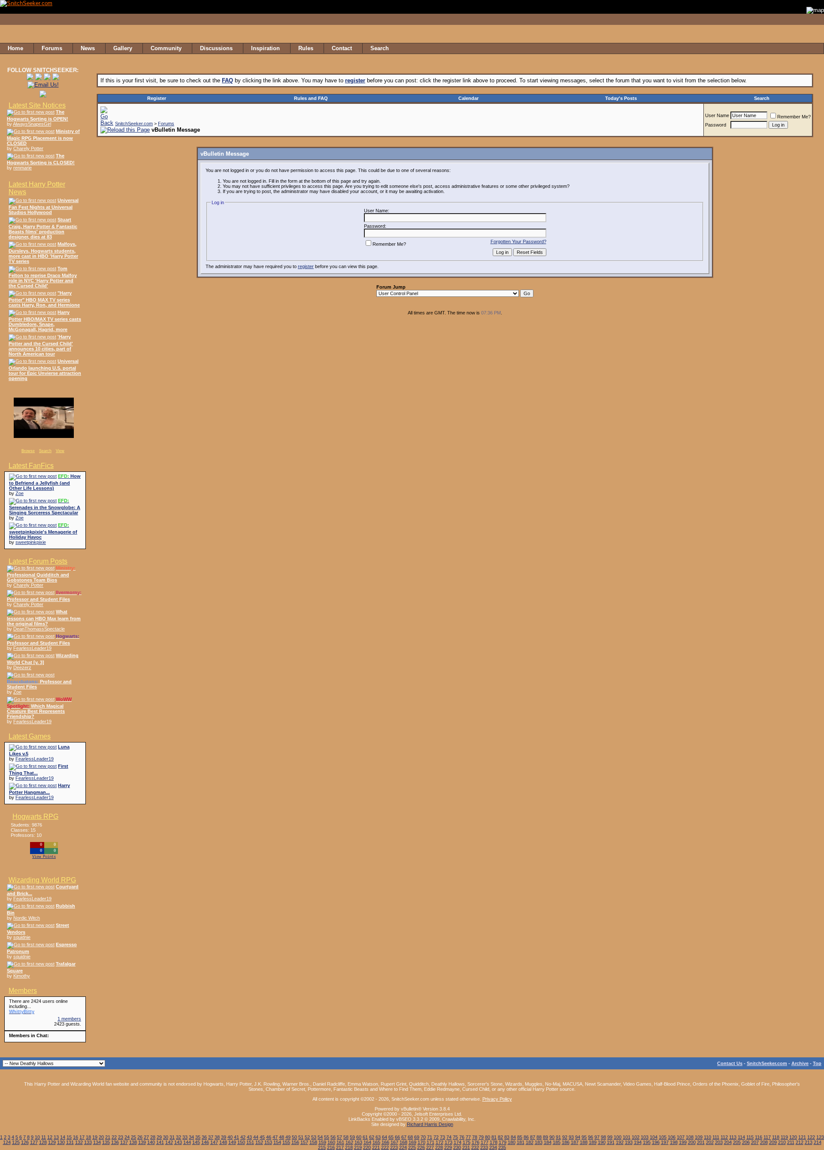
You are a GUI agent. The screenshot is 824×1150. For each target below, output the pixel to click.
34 (191, 1137)
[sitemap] (815, 48)
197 (665, 1142)
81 (494, 1137)
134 (97, 1142)
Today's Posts (621, 98)
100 (617, 1137)
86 (526, 1137)
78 (474, 1137)
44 (255, 1137)
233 (484, 1147)
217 (340, 1147)
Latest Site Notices (37, 105)
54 (320, 1137)
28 (152, 1137)
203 (719, 1142)
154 (277, 1142)
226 (421, 1147)
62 (371, 1137)
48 (281, 1137)
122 (811, 1137)
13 (56, 1137)
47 (275, 1137)
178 (493, 1142)
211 (790, 1142)
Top (817, 1063)
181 (520, 1142)
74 (448, 1137)
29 (159, 1137)
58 (345, 1137)
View (60, 451)
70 (423, 1137)
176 (475, 1142)
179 (502, 1142)
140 (151, 1142)
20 (101, 1137)
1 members (69, 1018)
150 (241, 1142)
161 (340, 1142)
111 (715, 1137)
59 (352, 1137)
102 (635, 1137)
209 (773, 1142)
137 (124, 1142)
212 (799, 1142)
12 (49, 1137)
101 (626, 1137)
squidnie (21, 937)
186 (566, 1142)
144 (187, 1142)
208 (764, 1142)
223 (394, 1147)
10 (37, 1137)
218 (349, 1147)
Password (715, 124)
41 (236, 1137)
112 (724, 1137)
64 (384, 1137)
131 (70, 1142)
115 (750, 1137)
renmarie (22, 167)
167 (394, 1142)
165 (376, 1142)
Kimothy (21, 975)
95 (584, 1137)
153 (268, 1142)
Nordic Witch (26, 918)
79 (481, 1137)
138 (133, 1142)
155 (286, 1142)
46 (268, 1137)
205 (737, 1142)
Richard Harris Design (430, 1124)
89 (545, 1137)
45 (262, 1137)
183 (538, 1142)
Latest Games (30, 736)
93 (571, 1137)
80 (487, 1137)
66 (397, 1137)
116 (758, 1137)
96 (590, 1137)
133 (88, 1142)
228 (439, 1147)
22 (114, 1137)
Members (23, 990)
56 (333, 1137)
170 (421, 1142)
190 (602, 1142)
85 (519, 1137)
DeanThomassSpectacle (39, 628)
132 (79, 1142)
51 (300, 1137)
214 (817, 1142)
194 (638, 1142)
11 (43, 1137)
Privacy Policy (497, 1099)
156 (295, 1142)
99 (609, 1137)
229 (448, 1147)
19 (94, 1137)
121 (802, 1137)
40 (230, 1137)
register (306, 266)
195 (647, 1142)
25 (133, 1137)
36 (204, 1137)
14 (62, 1137)
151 (250, 1142)
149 (232, 1142)
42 (242, 1137)
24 (127, 1137)
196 (656, 1142)
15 (69, 1137)
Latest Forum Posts (38, 561)
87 (532, 1137)
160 (331, 1142)
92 (564, 1137)
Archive (800, 1063)
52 (307, 1137)
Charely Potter (28, 148)
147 (214, 1142)
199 (683, 1142)
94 (577, 1137)
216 (331, 1147)
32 (178, 1137)
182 (529, 1142)
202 (710, 1142)
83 (506, 1137)
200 (692, 1142)
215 (322, 1147)
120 (793, 1137)
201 (701, 1142)
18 (88, 1137)
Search (45, 451)
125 (16, 1142)
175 (466, 1142)
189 (593, 1142)
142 (169, 1142)
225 (412, 1147)
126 (25, 1142)
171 (430, 1142)
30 (165, 1137)
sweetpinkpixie (30, 542)
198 (674, 1142)
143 (178, 1142)
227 (430, 1147)
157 (304, 1142)
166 (385, 1142)
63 (378, 1137)
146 (205, 1142)
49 (288, 1137)
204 (728, 1142)
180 (511, 1142)
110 (707, 1137)
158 (313, 1142)
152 (259, 1142)
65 (391, 1137)
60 (358, 1137)
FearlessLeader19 (32, 648)
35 (197, 1137)
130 (61, 1142)
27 (146, 1137)
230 (457, 1147)
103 (644, 1137)
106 (672, 1137)
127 (34, 1142)
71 (429, 1137)
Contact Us (729, 1063)
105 (662, 1137)
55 (326, 1137)
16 (75, 1137)
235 (502, 1147)
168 (403, 1142)
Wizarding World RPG (42, 880)
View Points (44, 857)
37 (210, 1137)
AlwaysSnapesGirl (32, 124)
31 (172, 1137)
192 (620, 1142)
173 (448, 1142)
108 (690, 1137)
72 (436, 1137)
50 (294, 1137)
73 (442, 1137)
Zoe (19, 493)
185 (556, 1142)
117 (767, 1137)
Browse (28, 451)
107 (681, 1137)
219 (358, 1147)
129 (52, 1142)
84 (513, 1137)
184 (547, 1142)
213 (808, 1142)
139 (142, 1142)
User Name (717, 115)
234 (493, 1147)
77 (468, 1137)
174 (457, 1142)
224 (403, 1147)
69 (416, 1137)
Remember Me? (794, 116)
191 (611, 1142)
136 (115, 1142)
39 (223, 1137)
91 (558, 1137)
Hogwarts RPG (35, 816)
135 (106, 1142)
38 (217, 1137)
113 (732, 1137)
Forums (166, 123)
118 (775, 1137)
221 (376, 1147)
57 (339, 1137)
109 (699, 1137)
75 (455, 1137)
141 (160, 1142)
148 (223, 1142)
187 (575, 1142)
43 (249, 1137)
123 (820, 1137)
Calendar (468, 98)
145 (196, 1142)
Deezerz (22, 667)
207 (755, 1142)
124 (7, 1142)
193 (629, 1142)
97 (597, 1137)
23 (120, 1137)
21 (107, 1137)
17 (82, 1137)
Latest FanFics (31, 465)
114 (741, 1137)
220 (367, 1147)
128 (43, 1142)
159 (322, 1142)
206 (746, 1142)
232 (475, 1147)
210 (782, 1142)
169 (412, 1142)
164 (367, 1142)
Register (156, 98)
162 (349, 1142)
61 (365, 1137)
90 (551, 1137)
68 (410, 1137)
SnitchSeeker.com (134, 123)
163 (358, 1142)
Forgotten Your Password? (518, 241)
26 (139, 1137)
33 (185, 1137)
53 (313, 1137)
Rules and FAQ (311, 98)
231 (466, 1147)
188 (584, 1142)
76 (461, 1137)
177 (484, 1142)
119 (784, 1137)
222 (385, 1147)
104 (653, 1137)
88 (539, 1137)
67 (403, 1137)
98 (603, 1137)
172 (439, 1142)
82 (500, 1137)
